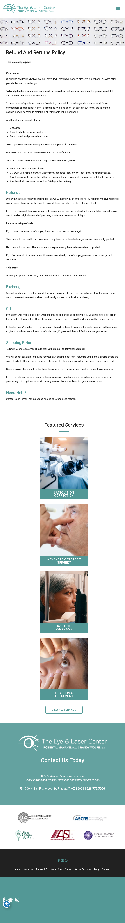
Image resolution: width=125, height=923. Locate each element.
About (18, 869)
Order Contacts (83, 869)
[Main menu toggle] (118, 8)
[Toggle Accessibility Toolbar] (6, 904)
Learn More (64, 462)
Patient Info (42, 869)
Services (28, 869)
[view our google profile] (62, 860)
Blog (96, 869)
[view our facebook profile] (59, 860)
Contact (106, 869)
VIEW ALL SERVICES (64, 709)
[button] (64, 709)
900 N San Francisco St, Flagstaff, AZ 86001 (55, 788)
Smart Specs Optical (61, 869)
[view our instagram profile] (66, 860)
